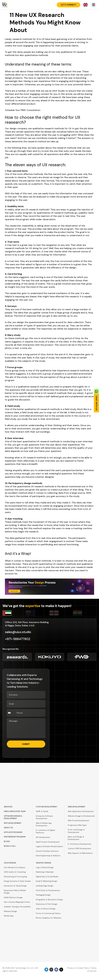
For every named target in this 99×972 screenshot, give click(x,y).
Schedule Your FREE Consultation (22, 110)
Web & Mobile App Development (44, 824)
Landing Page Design (44, 886)
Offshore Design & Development (13, 817)
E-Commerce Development (79, 844)
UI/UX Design (10, 863)
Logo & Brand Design (45, 867)
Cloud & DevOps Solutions (47, 851)
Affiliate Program (13, 832)
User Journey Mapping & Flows (17, 902)
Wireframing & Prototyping (15, 876)
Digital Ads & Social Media (47, 876)
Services (8, 807)
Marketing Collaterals (45, 872)
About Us (8, 827)
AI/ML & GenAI (42, 811)
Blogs (7, 841)
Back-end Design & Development (76, 838)
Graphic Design (43, 863)
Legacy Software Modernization (49, 846)
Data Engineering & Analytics (48, 855)
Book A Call (10, 846)
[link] (96, 400)
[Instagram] (51, 969)
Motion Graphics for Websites (48, 918)
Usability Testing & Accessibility (17, 906)
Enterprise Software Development (44, 817)
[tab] (14, 613)
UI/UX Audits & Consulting (15, 872)
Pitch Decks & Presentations (48, 890)
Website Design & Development (81, 816)
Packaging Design (43, 895)
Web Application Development (81, 811)
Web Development (76, 807)
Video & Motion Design (45, 909)
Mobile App (9, 916)
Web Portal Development (78, 820)
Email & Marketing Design (46, 881)
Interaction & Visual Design (15, 886)
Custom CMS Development (79, 848)
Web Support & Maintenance (80, 853)
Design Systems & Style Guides (17, 881)
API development (43, 837)
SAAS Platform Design (13, 897)
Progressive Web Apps (77, 825)
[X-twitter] (61, 969)
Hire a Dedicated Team (15, 811)
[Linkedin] (46, 969)
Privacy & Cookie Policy (78, 968)
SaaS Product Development (48, 842)
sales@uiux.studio (18, 632)
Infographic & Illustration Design (49, 899)
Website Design (10, 911)
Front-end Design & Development (76, 830)
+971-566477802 (17, 639)
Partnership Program (15, 837)
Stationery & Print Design (46, 904)
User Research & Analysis (14, 867)
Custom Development (46, 807)
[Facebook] (56, 969)
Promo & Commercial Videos (48, 913)
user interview (47, 460)
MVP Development (12, 823)
